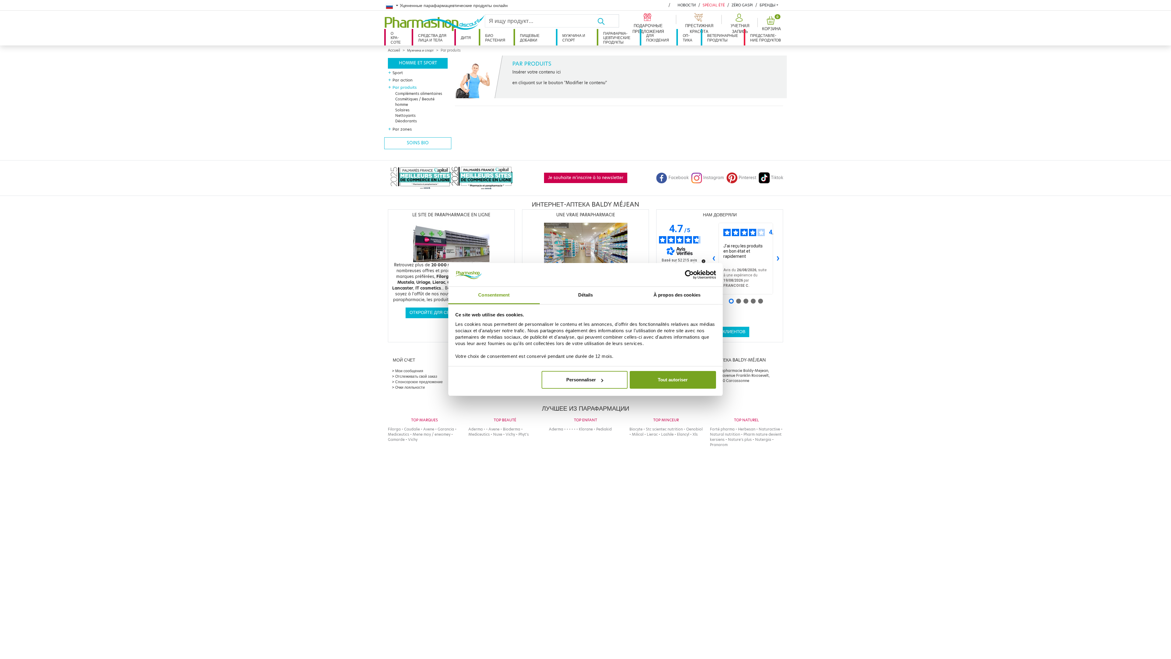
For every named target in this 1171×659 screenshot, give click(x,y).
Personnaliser (581, 379)
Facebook (678, 178)
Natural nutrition (725, 434)
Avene (428, 429)
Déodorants (406, 121)
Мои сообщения (409, 370)
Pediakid (604, 429)
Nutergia (763, 439)
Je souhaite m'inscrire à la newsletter (585, 178)
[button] (739, 23)
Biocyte (636, 429)
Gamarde (396, 439)
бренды (767, 5)
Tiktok (777, 178)
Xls (695, 434)
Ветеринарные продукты (722, 37)
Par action (402, 80)
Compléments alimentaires (418, 93)
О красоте (396, 38)
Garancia (446, 429)
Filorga (394, 429)
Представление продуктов (765, 37)
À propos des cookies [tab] (677, 294)
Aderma (475, 429)
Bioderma (511, 429)
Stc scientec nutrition (664, 429)
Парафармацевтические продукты (616, 38)
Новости (687, 5)
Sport (397, 72)
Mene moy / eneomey (431, 434)
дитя (466, 37)
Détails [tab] (585, 294)
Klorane (586, 429)
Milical (637, 434)
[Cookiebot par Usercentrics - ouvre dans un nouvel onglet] (689, 274)
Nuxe (497, 434)
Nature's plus (740, 439)
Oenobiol (694, 429)
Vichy (412, 439)
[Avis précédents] (713, 258)
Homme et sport (418, 63)
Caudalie (412, 429)
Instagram (713, 178)
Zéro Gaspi (742, 5)
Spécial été (714, 5)
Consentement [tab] (494, 294)
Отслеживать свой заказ (416, 376)
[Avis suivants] (778, 258)
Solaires (402, 110)
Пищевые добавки (529, 37)
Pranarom (719, 444)
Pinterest (747, 178)
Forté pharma (722, 429)
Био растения (495, 37)
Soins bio (418, 143)
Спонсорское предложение (419, 381)
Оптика (687, 37)
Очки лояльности (410, 387)
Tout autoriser (673, 379)
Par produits (404, 87)
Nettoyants (405, 115)
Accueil (394, 50)
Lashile (667, 434)
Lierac (652, 434)
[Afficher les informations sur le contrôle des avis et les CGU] (703, 261)
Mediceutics (398, 434)
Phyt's (523, 434)
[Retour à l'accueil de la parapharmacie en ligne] (434, 23)
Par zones (402, 129)
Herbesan (746, 429)
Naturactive (769, 429)
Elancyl (683, 434)
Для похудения (657, 37)
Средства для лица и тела (432, 37)
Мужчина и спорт (573, 37)
